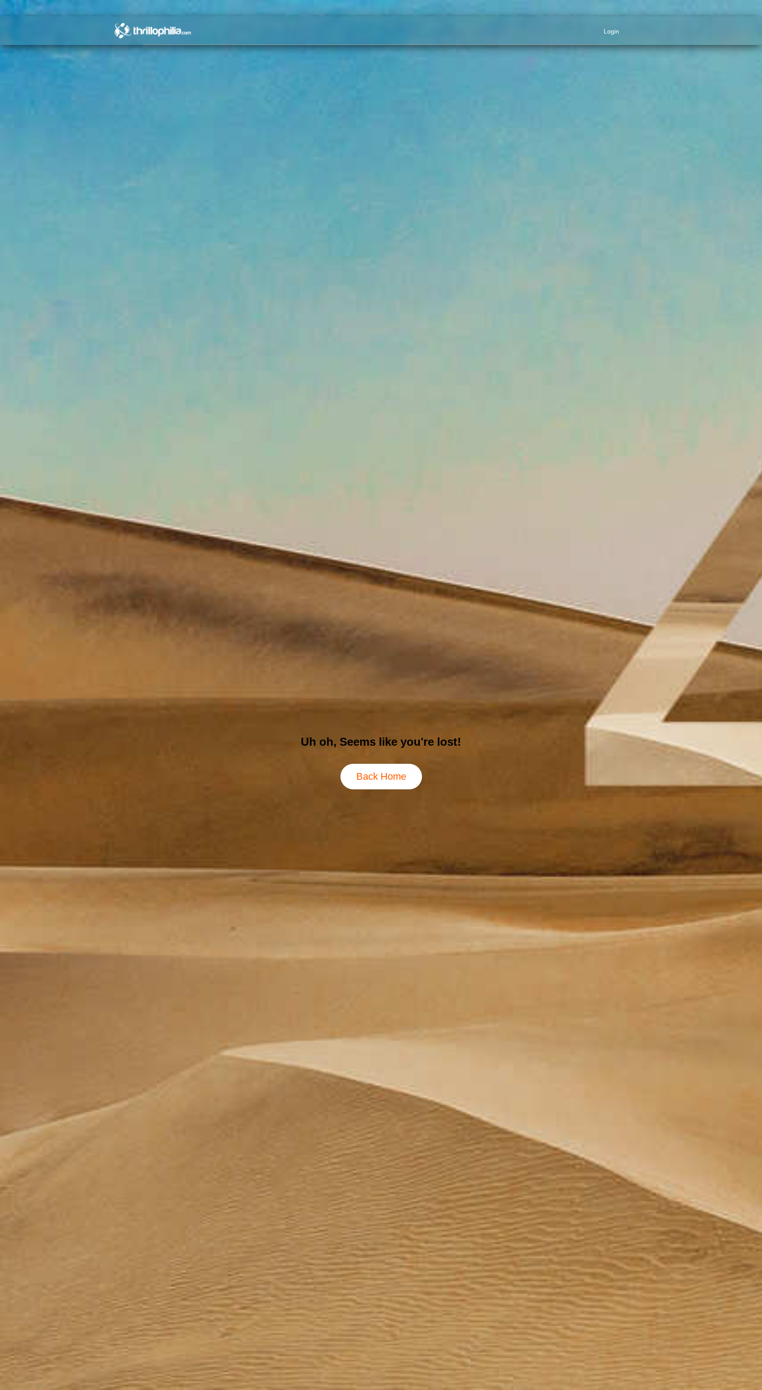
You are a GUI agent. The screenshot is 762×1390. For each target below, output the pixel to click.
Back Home (381, 776)
